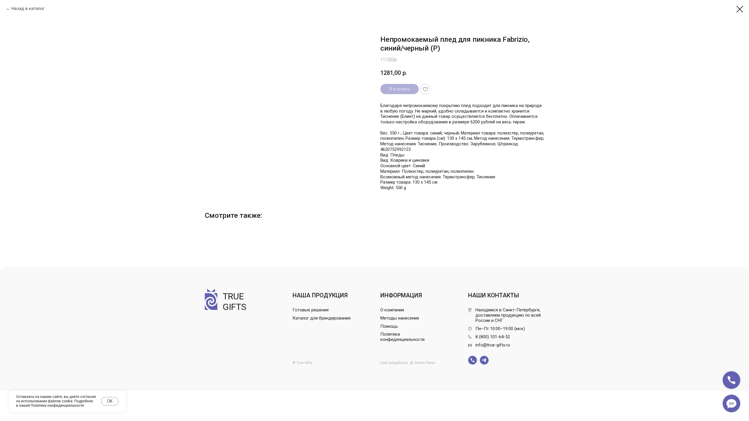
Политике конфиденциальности (57, 405)
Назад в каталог (28, 8)
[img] (472, 360)
